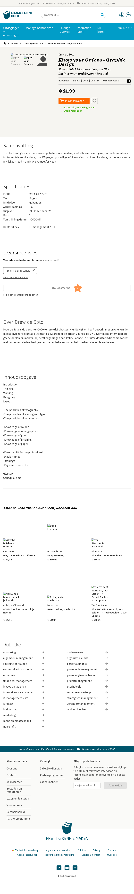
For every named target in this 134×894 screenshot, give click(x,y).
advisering (9, 652)
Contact (11, 775)
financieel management (17, 680)
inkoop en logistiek (14, 686)
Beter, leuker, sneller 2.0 (61, 609)
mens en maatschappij (17, 720)
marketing (9, 715)
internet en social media (18, 692)
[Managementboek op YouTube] (67, 867)
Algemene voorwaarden (57, 850)
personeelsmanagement (82, 669)
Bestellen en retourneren (14, 790)
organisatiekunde (77, 658)
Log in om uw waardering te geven (20, 295)
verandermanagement (80, 703)
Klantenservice (17, 761)
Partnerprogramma (18, 818)
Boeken (14, 43)
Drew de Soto (66, 54)
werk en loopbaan (77, 709)
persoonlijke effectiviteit (81, 675)
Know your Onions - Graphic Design (65, 43)
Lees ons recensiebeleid (15, 277)
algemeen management (18, 658)
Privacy (96, 850)
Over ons (12, 768)
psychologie (74, 686)
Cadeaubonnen (49, 782)
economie (9, 675)
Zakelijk (45, 761)
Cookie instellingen (27, 855)
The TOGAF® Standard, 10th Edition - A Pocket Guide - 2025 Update (109, 612)
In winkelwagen (74, 100)
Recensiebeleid (16, 812)
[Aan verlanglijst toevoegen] (94, 101)
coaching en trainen (15, 663)
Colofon (81, 850)
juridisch (8, 703)
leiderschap (10, 709)
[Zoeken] (102, 15)
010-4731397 (125, 28)
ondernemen (75, 652)
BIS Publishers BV (40, 211)
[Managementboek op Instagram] (75, 867)
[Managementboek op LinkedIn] (59, 867)
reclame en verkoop (79, 692)
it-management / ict (15, 698)
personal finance (77, 663)
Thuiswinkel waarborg (27, 850)
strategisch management (82, 698)
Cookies (112, 850)
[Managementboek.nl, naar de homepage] (18, 18)
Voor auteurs (14, 805)
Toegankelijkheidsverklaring (59, 855)
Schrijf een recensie (18, 270)
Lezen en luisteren (18, 798)
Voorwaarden (14, 782)
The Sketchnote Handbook (107, 555)
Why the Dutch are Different (19, 555)
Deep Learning (55, 555)
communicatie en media (18, 669)
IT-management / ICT (33, 43)
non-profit (9, 726)
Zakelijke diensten (51, 768)
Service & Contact (91, 855)
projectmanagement (79, 680)
